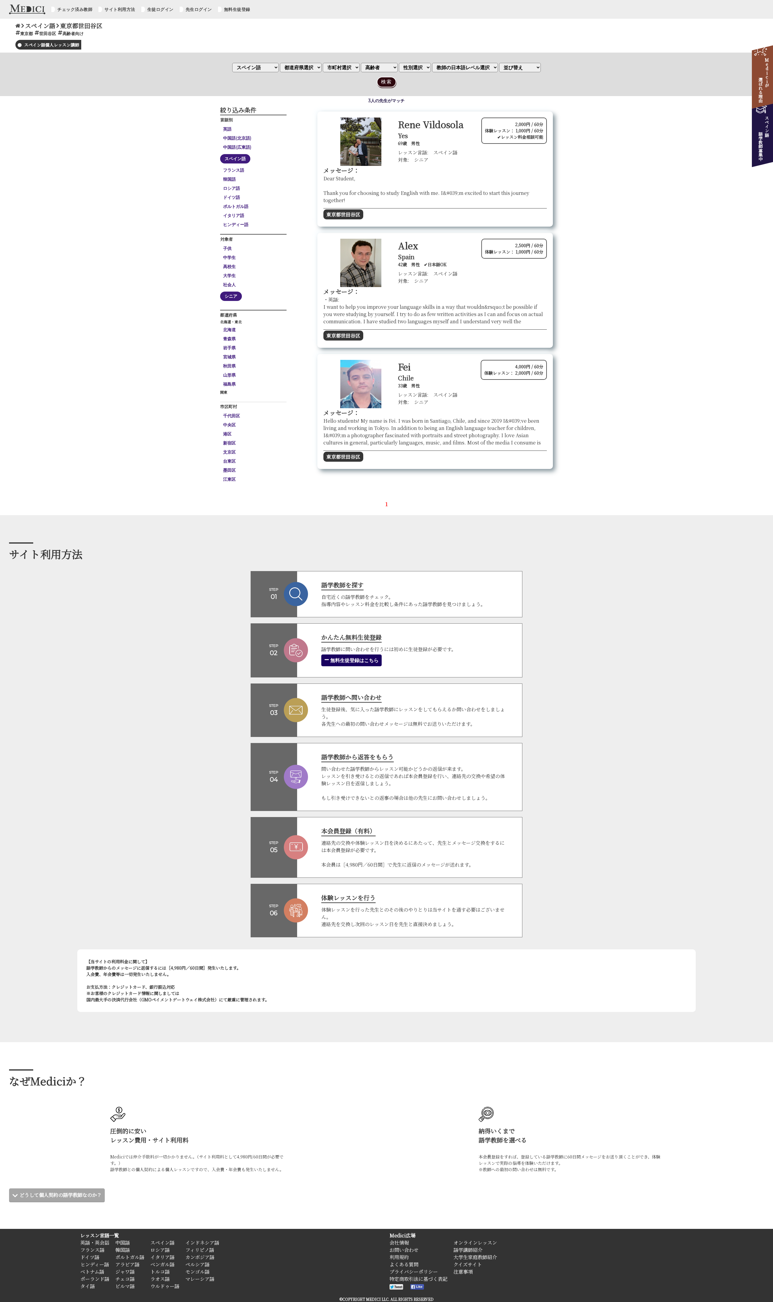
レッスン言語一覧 (99, 1235)
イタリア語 (233, 215)
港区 (227, 434)
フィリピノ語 (199, 1249)
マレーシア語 (199, 1278)
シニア (231, 296)
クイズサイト (468, 1264)
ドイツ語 (231, 197)
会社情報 (399, 1242)
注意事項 (463, 1271)
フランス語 (233, 170)
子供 (227, 248)
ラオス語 (160, 1278)
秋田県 (229, 366)
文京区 (229, 452)
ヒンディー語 (236, 224)
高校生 (229, 266)
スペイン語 (235, 158)
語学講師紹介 (468, 1249)
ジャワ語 (125, 1271)
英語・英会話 (94, 1242)
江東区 (229, 479)
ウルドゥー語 (164, 1286)
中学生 (229, 257)
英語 (227, 129)
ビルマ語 (125, 1286)
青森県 (229, 338)
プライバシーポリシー (414, 1271)
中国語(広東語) (237, 147)
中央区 (229, 425)
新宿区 (229, 443)
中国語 (122, 1242)
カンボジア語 (199, 1257)
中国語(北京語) (237, 138)
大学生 (229, 275)
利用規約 (399, 1257)
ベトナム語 (92, 1271)
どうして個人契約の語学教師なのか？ (61, 1194)
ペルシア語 (197, 1264)
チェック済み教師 (74, 9)
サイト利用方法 (119, 9)
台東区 (229, 461)
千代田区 (231, 415)
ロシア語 (231, 188)
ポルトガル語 (236, 206)
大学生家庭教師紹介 (475, 1257)
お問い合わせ (404, 1249)
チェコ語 (125, 1278)
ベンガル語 (162, 1264)
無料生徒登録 (237, 9)
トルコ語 (160, 1271)
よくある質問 (404, 1264)
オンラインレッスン (475, 1242)
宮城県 (229, 357)
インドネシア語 (202, 1242)
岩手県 (229, 348)
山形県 (229, 375)
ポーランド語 (94, 1278)
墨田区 (229, 470)
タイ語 (87, 1286)
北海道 (229, 329)
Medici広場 (402, 1235)
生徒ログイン (160, 9)
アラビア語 (127, 1264)
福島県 (229, 384)
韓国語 (229, 179)
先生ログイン (199, 9)
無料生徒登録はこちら (354, 660)
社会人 (229, 284)
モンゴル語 (197, 1271)
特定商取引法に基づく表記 (418, 1278)
